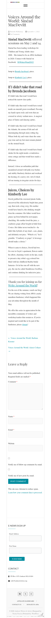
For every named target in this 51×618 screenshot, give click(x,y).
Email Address (14, 534)
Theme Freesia (17, 613)
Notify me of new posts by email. (21, 475)
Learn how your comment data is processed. (25, 492)
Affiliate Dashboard (25, 601)
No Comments (15, 34)
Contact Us (16, 604)
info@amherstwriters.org (19, 581)
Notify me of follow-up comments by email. (25, 464)
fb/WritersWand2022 (25, 62)
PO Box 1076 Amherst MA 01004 (21, 576)
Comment (12, 381)
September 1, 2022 (33, 31)
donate (24, 324)
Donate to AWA (33, 604)
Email (11, 429)
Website (11, 443)
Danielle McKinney (17, 31)
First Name (12, 546)
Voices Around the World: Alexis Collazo (24, 349)
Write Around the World (22, 285)
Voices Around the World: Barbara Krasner (23, 340)
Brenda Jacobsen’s (22, 71)
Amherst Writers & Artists (23, 611)
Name (11, 416)
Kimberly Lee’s (21, 77)
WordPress (35, 613)
